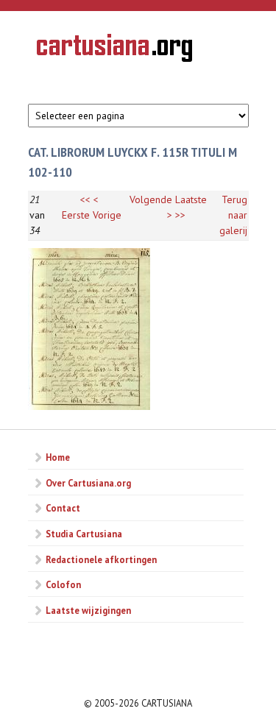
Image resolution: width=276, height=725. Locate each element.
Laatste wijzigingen (88, 610)
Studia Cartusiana (84, 534)
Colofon (63, 584)
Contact (63, 508)
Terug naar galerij (233, 215)
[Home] (114, 50)
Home (58, 457)
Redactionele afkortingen (101, 559)
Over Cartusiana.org (88, 483)
